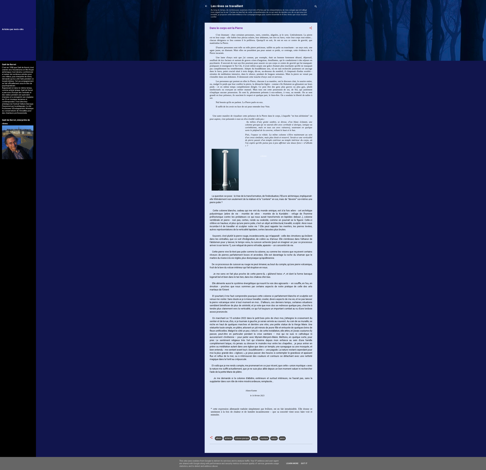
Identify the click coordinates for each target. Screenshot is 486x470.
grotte (254, 438)
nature (274, 438)
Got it (304, 463)
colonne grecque (242, 438)
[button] (310, 28)
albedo (218, 438)
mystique (264, 438)
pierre (282, 438)
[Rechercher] (315, 7)
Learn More (292, 463)
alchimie (228, 438)
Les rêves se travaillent (227, 6)
